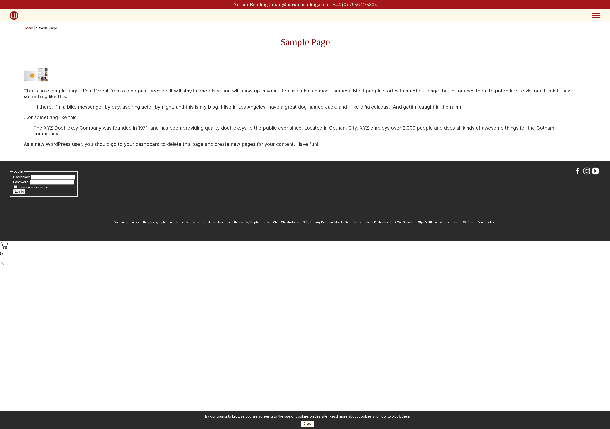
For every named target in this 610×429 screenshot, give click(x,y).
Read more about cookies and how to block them (369, 416)
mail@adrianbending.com (300, 4)
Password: (21, 182)
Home (28, 28)
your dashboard (142, 144)
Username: (22, 177)
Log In (19, 191)
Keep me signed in (33, 187)
